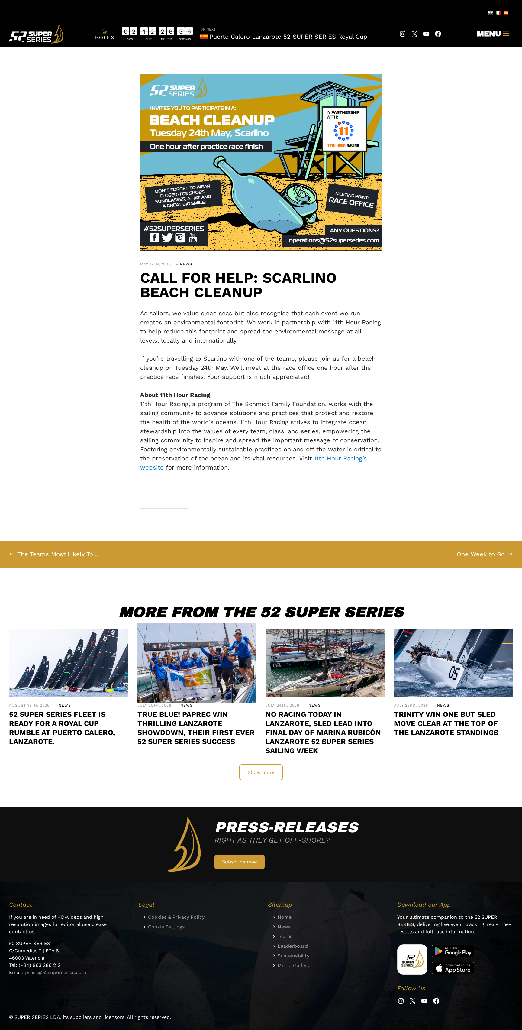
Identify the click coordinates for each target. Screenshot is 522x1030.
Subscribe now (239, 862)
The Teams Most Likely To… (57, 554)
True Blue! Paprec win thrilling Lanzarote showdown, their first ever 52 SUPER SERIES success (196, 728)
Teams (285, 936)
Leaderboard (293, 946)
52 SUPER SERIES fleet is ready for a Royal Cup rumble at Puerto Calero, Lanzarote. (62, 728)
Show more (261, 772)
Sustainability (293, 956)
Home (285, 917)
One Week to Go (481, 554)
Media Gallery (294, 965)
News (186, 264)
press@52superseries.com (55, 972)
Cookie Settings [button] (166, 927)
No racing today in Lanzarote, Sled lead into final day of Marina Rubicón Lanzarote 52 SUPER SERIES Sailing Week (323, 732)
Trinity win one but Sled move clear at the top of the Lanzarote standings (446, 723)
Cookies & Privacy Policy (176, 917)
